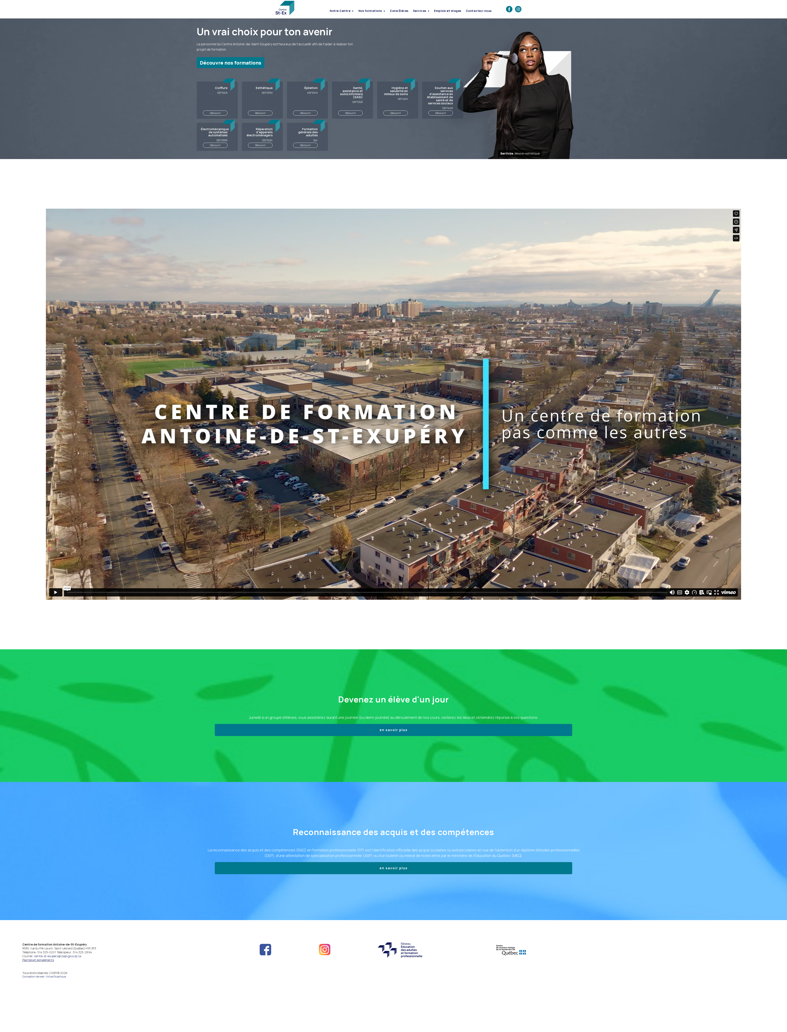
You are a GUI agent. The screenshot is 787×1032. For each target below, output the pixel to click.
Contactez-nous (479, 11)
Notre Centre (340, 11)
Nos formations (370, 11)
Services (419, 11)
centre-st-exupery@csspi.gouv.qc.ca (57, 956)
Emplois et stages (447, 11)
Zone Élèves (399, 11)
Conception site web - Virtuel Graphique (44, 976)
